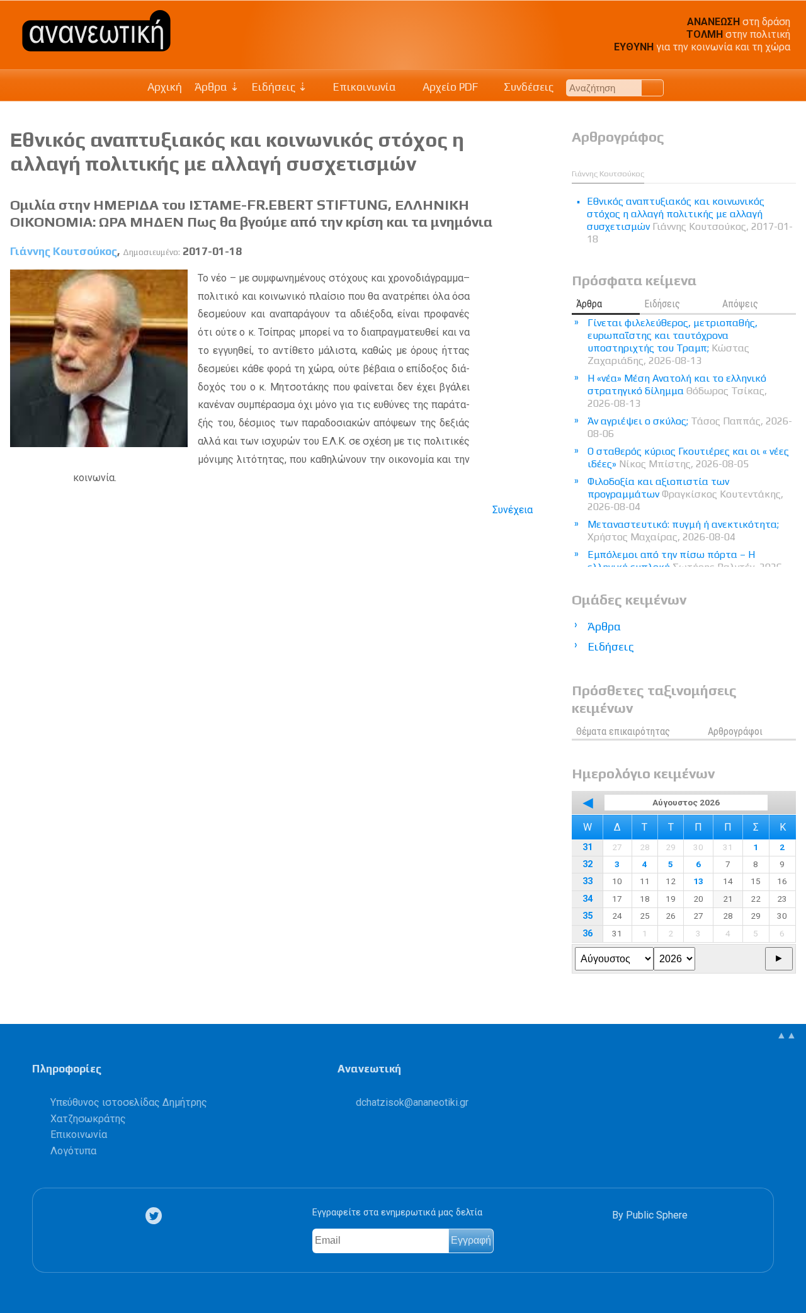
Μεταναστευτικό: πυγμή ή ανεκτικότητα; (683, 530)
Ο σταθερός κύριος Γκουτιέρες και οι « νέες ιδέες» (688, 457)
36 (587, 933)
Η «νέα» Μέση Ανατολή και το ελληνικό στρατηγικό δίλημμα (677, 390)
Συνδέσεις (527, 87)
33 (587, 881)
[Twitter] (156, 1216)
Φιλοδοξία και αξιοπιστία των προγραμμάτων (685, 494)
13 (698, 881)
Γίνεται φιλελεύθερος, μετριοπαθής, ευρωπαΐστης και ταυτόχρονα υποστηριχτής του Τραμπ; (672, 342)
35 (587, 916)
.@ (412, 1102)
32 (587, 864)
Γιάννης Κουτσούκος (63, 251)
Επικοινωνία (363, 87)
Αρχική (164, 87)
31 (587, 847)
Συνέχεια (512, 510)
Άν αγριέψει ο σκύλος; (689, 427)
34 (587, 899)
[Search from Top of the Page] (653, 87)
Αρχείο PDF (449, 87)
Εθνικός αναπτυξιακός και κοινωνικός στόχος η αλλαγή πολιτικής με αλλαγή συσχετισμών (237, 151)
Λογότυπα (73, 1151)
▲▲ (786, 1035)
